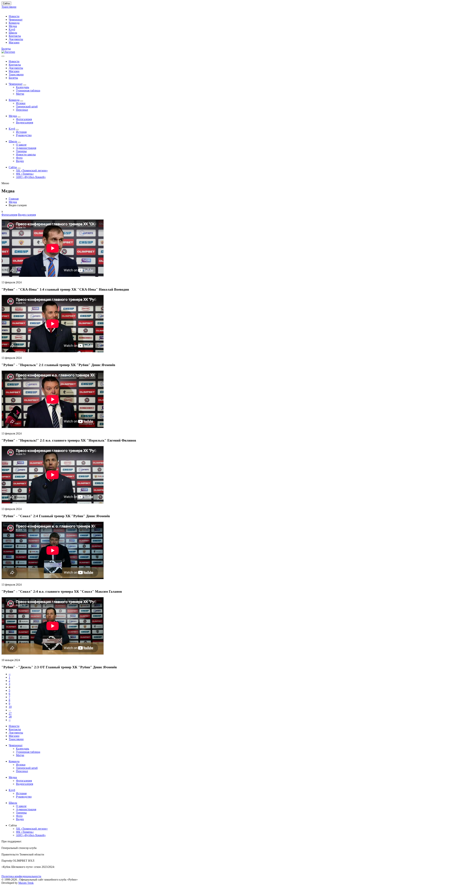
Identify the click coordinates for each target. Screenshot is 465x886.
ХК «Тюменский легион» (32, 170)
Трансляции (8, 6)
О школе (21, 144)
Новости (14, 16)
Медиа (13, 26)
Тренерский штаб (27, 106)
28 (10, 716)
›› (10, 719)
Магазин (14, 42)
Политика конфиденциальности (21, 876)
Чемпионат (16, 19)
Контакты (15, 35)
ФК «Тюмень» (25, 173)
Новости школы (26, 154)
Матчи (20, 93)
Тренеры (21, 151)
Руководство (24, 135)
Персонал (22, 109)
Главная (14, 198)
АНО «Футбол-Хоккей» (31, 177)
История (21, 131)
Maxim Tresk (26, 882)
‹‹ (10, 674)
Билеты (6, 48)
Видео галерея (27, 214)
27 (10, 713)
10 (10, 706)
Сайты (6, 3)
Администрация (26, 147)
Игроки (20, 103)
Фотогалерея (24, 119)
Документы (16, 39)
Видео (20, 161)
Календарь (22, 87)
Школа (13, 32)
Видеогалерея (24, 122)
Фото (19, 157)
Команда (14, 22)
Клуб (12, 29)
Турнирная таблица (28, 90)
